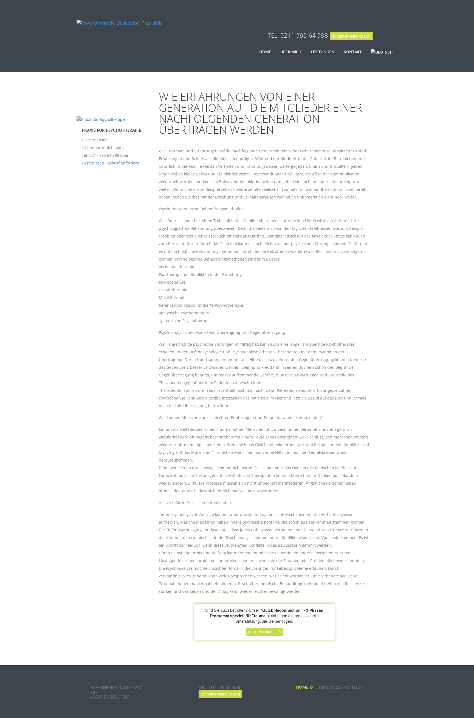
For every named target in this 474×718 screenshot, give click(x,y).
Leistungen (322, 51)
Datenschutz (327, 687)
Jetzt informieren (264, 631)
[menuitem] (382, 52)
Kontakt (353, 51)
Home (265, 51)
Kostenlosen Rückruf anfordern (110, 163)
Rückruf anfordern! (351, 36)
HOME (302, 687)
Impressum (353, 687)
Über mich (290, 51)
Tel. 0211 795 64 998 (298, 35)
